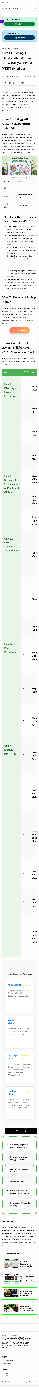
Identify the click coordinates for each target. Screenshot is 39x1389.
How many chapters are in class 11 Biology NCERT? (21, 1146)
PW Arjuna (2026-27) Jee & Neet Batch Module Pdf (27, 1293)
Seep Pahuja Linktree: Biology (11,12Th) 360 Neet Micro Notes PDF (26, 1308)
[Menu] (35, 8)
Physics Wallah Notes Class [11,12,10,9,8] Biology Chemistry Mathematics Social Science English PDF (11, 8)
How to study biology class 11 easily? (20, 1204)
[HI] (7, 3)
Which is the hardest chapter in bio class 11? (19, 1192)
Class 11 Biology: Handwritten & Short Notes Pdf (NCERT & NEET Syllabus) (26, 1264)
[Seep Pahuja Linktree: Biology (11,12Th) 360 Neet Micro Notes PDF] (11, 1308)
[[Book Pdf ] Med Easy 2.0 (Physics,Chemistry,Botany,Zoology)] (11, 1278)
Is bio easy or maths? (18, 1181)
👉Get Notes (19, 330)
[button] (9, 82)
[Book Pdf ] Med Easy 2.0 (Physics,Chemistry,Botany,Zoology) (27, 1279)
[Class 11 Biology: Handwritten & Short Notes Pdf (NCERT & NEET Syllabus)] (11, 1263)
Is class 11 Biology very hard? (19, 1170)
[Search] (32, 8)
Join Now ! (21, 24)
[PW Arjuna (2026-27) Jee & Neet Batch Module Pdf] (11, 1293)
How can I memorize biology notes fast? (18, 1158)
